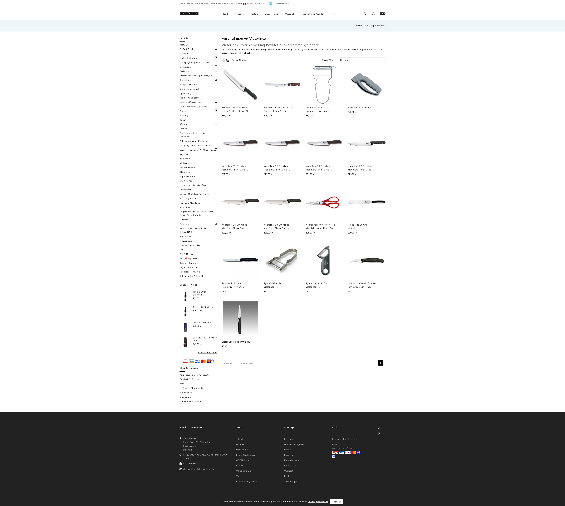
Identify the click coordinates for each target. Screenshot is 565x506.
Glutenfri (184, 219)
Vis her (256, 71)
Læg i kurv (256, 109)
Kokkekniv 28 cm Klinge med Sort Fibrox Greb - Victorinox (276, 226)
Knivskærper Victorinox (360, 107)
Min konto (337, 444)
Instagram (381, 433)
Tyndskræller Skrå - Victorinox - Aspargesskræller (316, 285)
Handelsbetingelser (294, 444)
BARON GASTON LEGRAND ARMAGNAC (193, 230)
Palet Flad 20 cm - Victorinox (358, 226)
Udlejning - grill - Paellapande (195, 145)
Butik (286, 476)
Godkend (336, 502)
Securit (183, 128)
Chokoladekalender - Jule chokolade (193, 135)
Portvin (254, 14)
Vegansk (184, 154)
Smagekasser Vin (188, 84)
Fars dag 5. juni (188, 198)
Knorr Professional (189, 89)
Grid (223, 60)
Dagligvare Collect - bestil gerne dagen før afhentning (196, 213)
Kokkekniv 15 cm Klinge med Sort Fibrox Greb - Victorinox (276, 168)
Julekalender (186, 163)
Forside (184, 37)
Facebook (381, 428)
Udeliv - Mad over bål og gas (195, 194)
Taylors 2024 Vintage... (204, 307)
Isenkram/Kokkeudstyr (191, 102)
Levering (288, 439)
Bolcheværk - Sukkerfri (191, 276)
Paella (183, 111)
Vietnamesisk (186, 241)
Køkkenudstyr (186, 71)
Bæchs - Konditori (189, 263)
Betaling (288, 455)
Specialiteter (186, 80)
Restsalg (184, 115)
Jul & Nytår (185, 158)
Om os (287, 449)
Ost (181, 249)
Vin (238, 476)
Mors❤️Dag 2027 (188, 258)
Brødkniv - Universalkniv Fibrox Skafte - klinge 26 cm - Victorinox (235, 109)
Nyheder (239, 14)
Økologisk (185, 172)
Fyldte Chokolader (189, 58)
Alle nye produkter (207, 352)
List (228, 60)
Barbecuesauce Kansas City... (205, 339)
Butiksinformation (191, 427)
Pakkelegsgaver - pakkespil (194, 141)
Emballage (185, 224)
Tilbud (224, 14)
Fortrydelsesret (292, 460)
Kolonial (184, 53)
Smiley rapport (292, 481)
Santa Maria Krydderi (313, 14)
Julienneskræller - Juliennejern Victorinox (318, 109)
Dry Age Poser (187, 180)
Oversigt (288, 470)
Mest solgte (242, 449)
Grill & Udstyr (186, 254)
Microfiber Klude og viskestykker (196, 75)
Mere (333, 14)
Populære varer (188, 176)
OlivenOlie (290, 14)
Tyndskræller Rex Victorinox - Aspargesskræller (273, 285)
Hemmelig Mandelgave (191, 203)
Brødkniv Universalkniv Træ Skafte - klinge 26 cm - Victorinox (278, 109)
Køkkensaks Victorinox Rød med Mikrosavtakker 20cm (320, 226)
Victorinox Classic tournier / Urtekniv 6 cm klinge (362, 285)
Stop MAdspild (187, 207)
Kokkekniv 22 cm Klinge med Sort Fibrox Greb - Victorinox (360, 168)
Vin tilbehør (186, 236)
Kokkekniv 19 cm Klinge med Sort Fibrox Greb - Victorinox (318, 168)
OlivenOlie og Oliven (246, 481)
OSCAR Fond (271, 14)
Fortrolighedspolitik (318, 501)
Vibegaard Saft (244, 470)
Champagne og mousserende (195, 62)
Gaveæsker (185, 189)
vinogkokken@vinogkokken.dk (198, 469)
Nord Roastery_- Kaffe (191, 271)
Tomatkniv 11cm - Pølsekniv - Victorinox (233, 285)
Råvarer (184, 124)
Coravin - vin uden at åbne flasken (198, 150)
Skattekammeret (188, 167)
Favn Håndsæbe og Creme (193, 106)
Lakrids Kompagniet (190, 245)
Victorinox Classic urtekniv (236, 341)
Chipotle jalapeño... (202, 322)
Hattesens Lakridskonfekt (193, 185)
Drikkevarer (185, 67)
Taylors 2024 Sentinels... (199, 293)
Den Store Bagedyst (190, 97)
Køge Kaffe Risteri (189, 267)
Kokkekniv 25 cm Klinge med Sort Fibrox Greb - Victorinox (234, 226)
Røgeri (183, 120)
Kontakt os (290, 465)
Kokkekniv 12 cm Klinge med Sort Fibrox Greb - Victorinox (234, 168)
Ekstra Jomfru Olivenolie (344, 439)
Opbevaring (185, 93)
